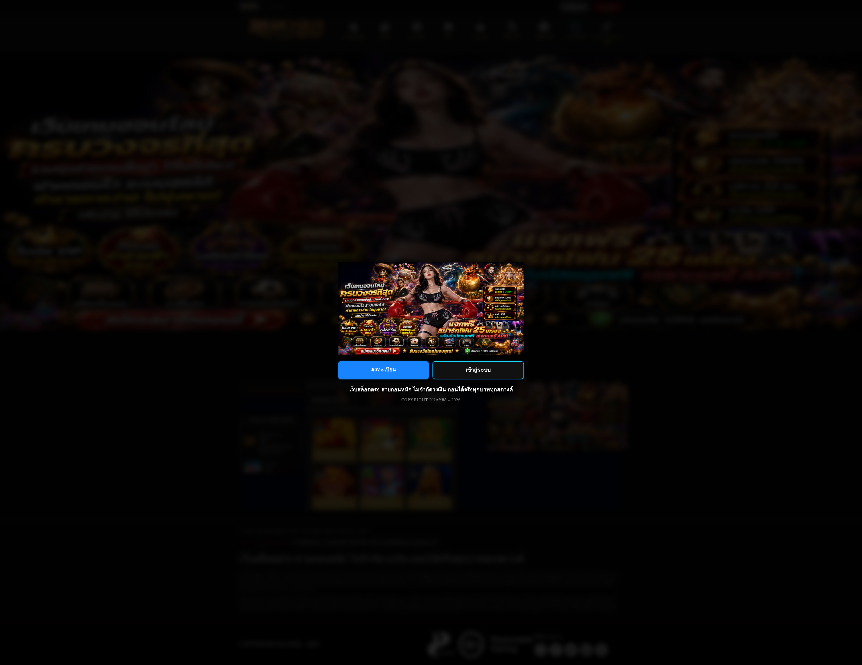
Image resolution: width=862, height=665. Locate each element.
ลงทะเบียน (383, 369)
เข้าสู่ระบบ (478, 370)
